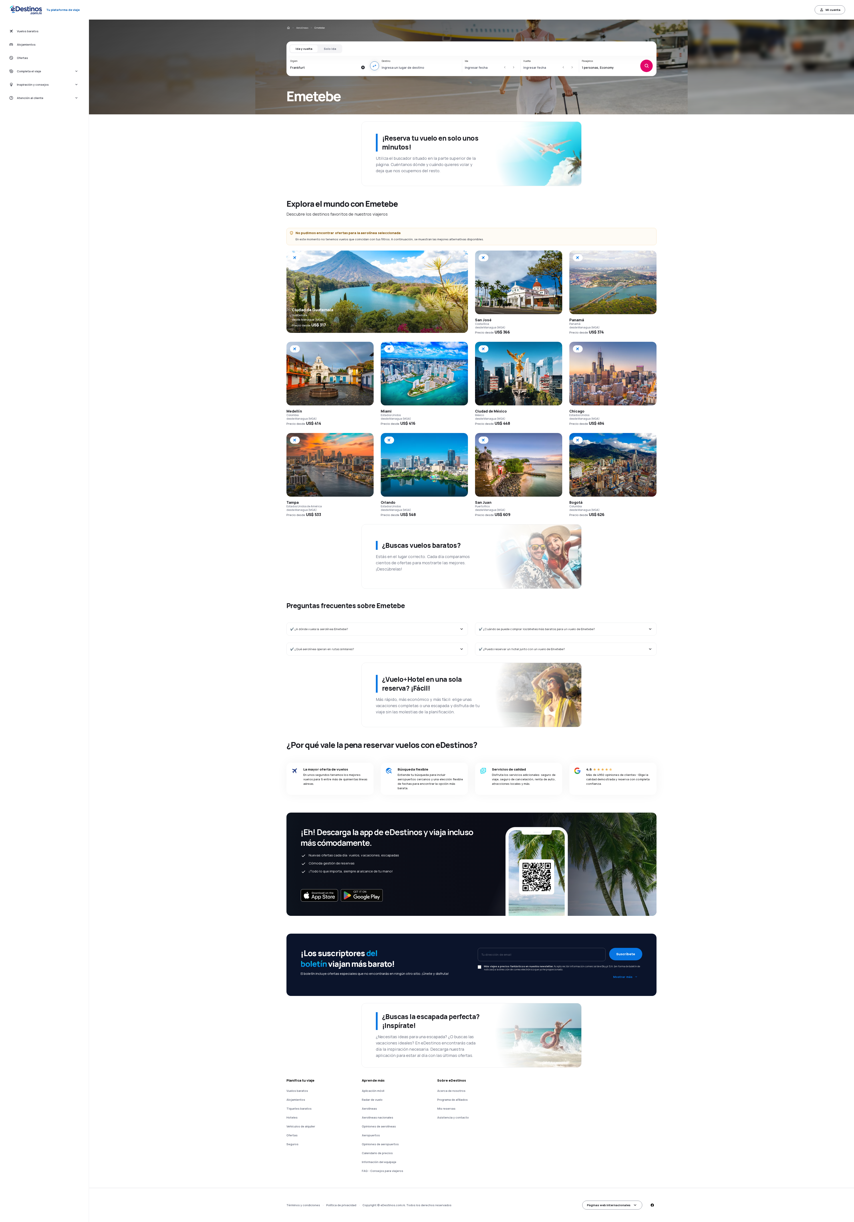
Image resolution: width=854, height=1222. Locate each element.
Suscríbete (625, 954)
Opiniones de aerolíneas (379, 1126)
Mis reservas (446, 1109)
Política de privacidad (341, 1205)
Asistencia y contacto (453, 1117)
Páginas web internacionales (608, 1205)
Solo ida (330, 49)
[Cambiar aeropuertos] (374, 65)
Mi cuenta (833, 10)
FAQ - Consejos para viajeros (382, 1171)
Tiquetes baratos (299, 1109)
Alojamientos (295, 1100)
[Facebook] (652, 1205)
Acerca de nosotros (451, 1091)
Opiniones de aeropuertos (380, 1144)
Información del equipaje (379, 1162)
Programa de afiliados (452, 1100)
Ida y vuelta (304, 49)
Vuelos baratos (297, 1091)
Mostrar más (622, 977)
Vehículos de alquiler (300, 1126)
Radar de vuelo (372, 1100)
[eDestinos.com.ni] (288, 27)
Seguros (292, 1144)
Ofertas (292, 1135)
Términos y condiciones (303, 1205)
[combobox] (324, 67)
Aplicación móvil (373, 1091)
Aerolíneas (302, 27)
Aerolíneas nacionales (377, 1117)
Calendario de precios (377, 1153)
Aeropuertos (371, 1135)
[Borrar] (363, 67)
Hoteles (292, 1117)
